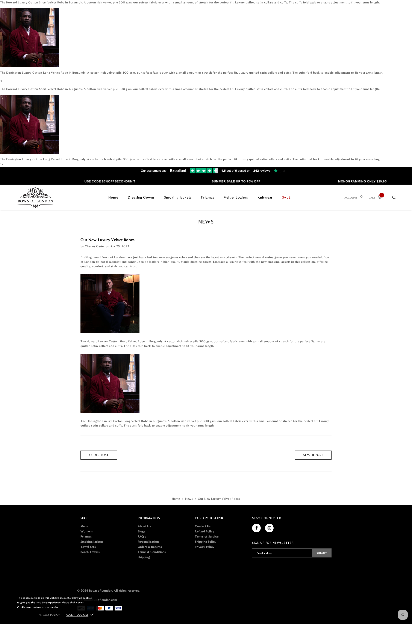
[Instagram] (269, 528)
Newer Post (313, 455)
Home (176, 499)
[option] (102, 181)
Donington (14, 72)
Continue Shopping (366, 73)
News (189, 499)
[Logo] (35, 197)
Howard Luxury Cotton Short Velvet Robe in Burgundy (44, 2)
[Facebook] (256, 528)
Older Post (99, 455)
